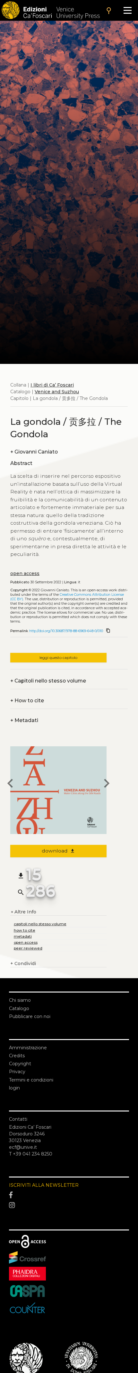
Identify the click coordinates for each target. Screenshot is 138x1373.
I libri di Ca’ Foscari (52, 385)
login (14, 1088)
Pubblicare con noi (29, 1016)
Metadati (24, 720)
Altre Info (23, 912)
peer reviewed (28, 948)
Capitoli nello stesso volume (48, 680)
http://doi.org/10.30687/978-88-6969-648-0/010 (66, 631)
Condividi (23, 963)
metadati (23, 936)
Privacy (17, 1071)
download (58, 851)
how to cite (24, 930)
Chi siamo (20, 1000)
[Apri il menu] (127, 10)
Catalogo (19, 1008)
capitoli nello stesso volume (40, 923)
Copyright (20, 1064)
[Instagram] (69, 1205)
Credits (17, 1056)
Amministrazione (28, 1048)
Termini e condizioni (31, 1080)
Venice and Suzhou (57, 392)
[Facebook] (69, 1195)
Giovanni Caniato (34, 451)
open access (24, 573)
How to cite (27, 700)
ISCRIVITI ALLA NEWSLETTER (44, 1185)
